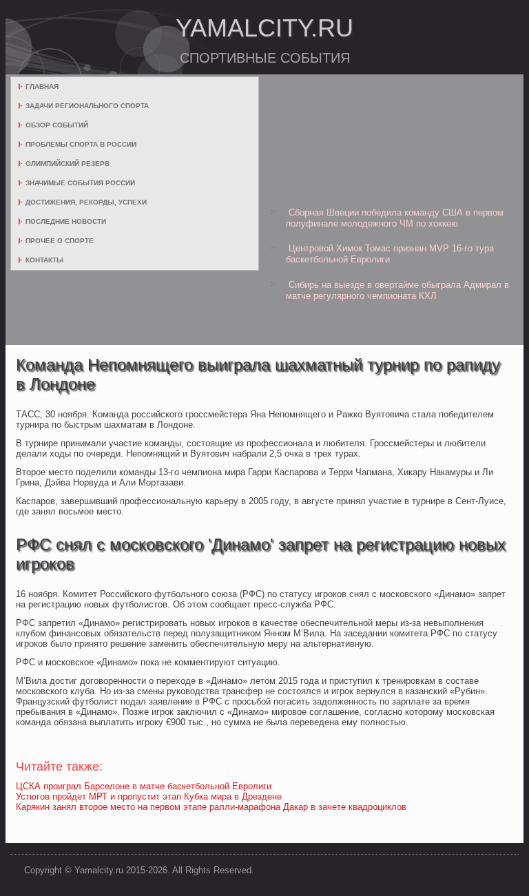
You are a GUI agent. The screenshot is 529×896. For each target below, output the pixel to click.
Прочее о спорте (59, 240)
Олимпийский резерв (67, 163)
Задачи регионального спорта (87, 106)
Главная (42, 86)
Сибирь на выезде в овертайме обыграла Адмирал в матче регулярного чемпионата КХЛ (397, 290)
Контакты (44, 260)
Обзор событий (56, 125)
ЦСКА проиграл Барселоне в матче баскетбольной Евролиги (143, 786)
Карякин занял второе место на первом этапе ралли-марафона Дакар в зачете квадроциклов (211, 807)
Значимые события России (80, 183)
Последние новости (65, 221)
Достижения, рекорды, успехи (86, 202)
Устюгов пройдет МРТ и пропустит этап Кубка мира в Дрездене (149, 796)
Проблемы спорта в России (80, 144)
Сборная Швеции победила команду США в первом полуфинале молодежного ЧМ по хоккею (395, 218)
